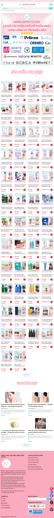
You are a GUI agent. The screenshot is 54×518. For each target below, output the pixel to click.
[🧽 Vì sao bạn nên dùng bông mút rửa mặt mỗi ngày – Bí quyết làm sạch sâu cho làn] (13, 423)
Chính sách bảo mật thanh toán (35, 469)
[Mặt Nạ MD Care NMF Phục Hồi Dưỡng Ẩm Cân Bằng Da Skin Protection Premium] (20, 266)
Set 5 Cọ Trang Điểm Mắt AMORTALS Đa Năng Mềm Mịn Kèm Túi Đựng (20, 321)
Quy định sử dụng (32, 464)
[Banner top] (27, 1)
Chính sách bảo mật (32, 457)
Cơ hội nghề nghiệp (5, 507)
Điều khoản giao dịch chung (34, 466)
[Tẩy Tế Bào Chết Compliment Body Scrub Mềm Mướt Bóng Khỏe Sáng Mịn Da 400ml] (20, 244)
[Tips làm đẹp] (27, 383)
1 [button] (26, 63)
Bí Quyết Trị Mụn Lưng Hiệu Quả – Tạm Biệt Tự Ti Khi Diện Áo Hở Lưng (40, 405)
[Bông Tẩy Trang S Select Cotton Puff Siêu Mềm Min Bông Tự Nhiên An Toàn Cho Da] (47, 221)
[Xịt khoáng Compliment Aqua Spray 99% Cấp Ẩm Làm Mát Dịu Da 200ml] (33, 244)
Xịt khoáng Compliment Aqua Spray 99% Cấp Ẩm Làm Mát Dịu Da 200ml (33, 254)
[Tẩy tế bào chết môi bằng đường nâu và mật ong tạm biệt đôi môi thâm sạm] (40, 423)
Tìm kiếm (3, 500)
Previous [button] (3, 39)
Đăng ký (49, 499)
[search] (51, 8)
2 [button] (27, 63)
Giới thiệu (3, 498)
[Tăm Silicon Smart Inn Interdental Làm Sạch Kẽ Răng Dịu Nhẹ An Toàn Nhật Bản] (20, 221)
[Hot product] (27, 71)
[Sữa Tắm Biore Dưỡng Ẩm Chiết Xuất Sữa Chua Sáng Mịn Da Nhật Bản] (33, 176)
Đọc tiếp (3, 415)
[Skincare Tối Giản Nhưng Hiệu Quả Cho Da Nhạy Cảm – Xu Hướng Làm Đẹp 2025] (13, 397)
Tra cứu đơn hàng (5, 505)
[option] (27, 39)
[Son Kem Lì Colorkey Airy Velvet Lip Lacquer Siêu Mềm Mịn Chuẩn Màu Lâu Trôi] (20, 87)
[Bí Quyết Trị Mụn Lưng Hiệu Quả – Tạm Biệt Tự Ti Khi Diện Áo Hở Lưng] (40, 397)
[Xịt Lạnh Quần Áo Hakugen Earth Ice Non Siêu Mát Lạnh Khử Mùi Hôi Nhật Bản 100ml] (47, 199)
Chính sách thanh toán (33, 462)
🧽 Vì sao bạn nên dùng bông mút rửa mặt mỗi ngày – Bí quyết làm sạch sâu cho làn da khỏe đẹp (13, 431)
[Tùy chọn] (11, 100)
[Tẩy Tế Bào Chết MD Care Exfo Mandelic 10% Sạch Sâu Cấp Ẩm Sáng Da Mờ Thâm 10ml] (33, 334)
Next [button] (50, 39)
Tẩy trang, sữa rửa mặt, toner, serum (8, 10)
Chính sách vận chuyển (33, 460)
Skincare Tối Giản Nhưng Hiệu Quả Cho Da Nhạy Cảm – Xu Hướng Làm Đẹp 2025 (13, 405)
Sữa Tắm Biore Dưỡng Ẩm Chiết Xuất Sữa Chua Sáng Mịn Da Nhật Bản (33, 186)
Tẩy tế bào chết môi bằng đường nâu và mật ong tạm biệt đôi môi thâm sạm (40, 431)
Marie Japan (13, 516)
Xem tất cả (26, 375)
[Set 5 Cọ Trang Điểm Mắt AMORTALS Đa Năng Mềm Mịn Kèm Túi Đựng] (20, 311)
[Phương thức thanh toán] (36, 506)
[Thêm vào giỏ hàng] (38, 122)
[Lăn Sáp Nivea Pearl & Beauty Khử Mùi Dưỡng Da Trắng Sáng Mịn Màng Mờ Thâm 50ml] (20, 199)
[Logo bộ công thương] (35, 512)
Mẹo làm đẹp (4, 503)
